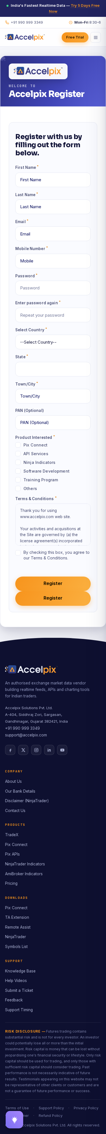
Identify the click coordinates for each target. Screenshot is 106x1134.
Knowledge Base (20, 971)
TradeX (11, 835)
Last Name (26, 194)
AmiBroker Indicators (24, 874)
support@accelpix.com (26, 735)
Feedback (14, 1000)
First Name (27, 167)
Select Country (31, 329)
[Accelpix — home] (25, 37)
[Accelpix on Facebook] (10, 750)
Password (26, 275)
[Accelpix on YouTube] (62, 750)
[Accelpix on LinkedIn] (49, 750)
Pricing (11, 883)
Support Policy (51, 1108)
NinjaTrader (15, 937)
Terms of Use (17, 1108)
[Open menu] (95, 37)
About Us (13, 781)
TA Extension (17, 917)
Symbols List (16, 946)
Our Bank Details (20, 791)
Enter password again (38, 302)
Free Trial (75, 37)
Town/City (26, 383)
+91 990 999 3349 (22, 728)
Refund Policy (50, 1115)
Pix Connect (16, 844)
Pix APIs (12, 854)
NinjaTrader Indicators (25, 864)
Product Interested (35, 437)
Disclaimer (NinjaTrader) (27, 801)
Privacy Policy (86, 1108)
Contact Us (15, 810)
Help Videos (16, 980)
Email (22, 221)
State (21, 356)
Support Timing (19, 1010)
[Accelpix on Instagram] (36, 750)
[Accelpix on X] (23, 750)
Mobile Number (31, 248)
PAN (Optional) (29, 410)
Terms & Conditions (36, 498)
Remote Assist (18, 927)
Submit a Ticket (19, 990)
